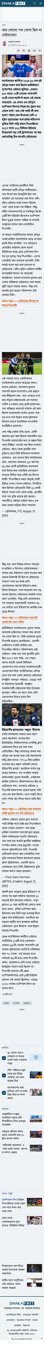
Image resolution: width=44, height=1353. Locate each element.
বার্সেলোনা (27, 1003)
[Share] (18, 51)
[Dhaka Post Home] (22, 1303)
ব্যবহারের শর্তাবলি (30, 1314)
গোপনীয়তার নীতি (13, 1314)
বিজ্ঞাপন (26, 1325)
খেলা (4, 25)
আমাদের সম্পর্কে (23, 1320)
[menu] (40, 3)
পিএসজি (16, 1003)
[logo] (13, 3)
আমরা (35, 1320)
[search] (35, 3)
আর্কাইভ (17, 1325)
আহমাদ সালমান (14, 42)
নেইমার (6, 1003)
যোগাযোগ (10, 1320)
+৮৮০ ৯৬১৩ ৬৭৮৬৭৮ (23, 1339)
